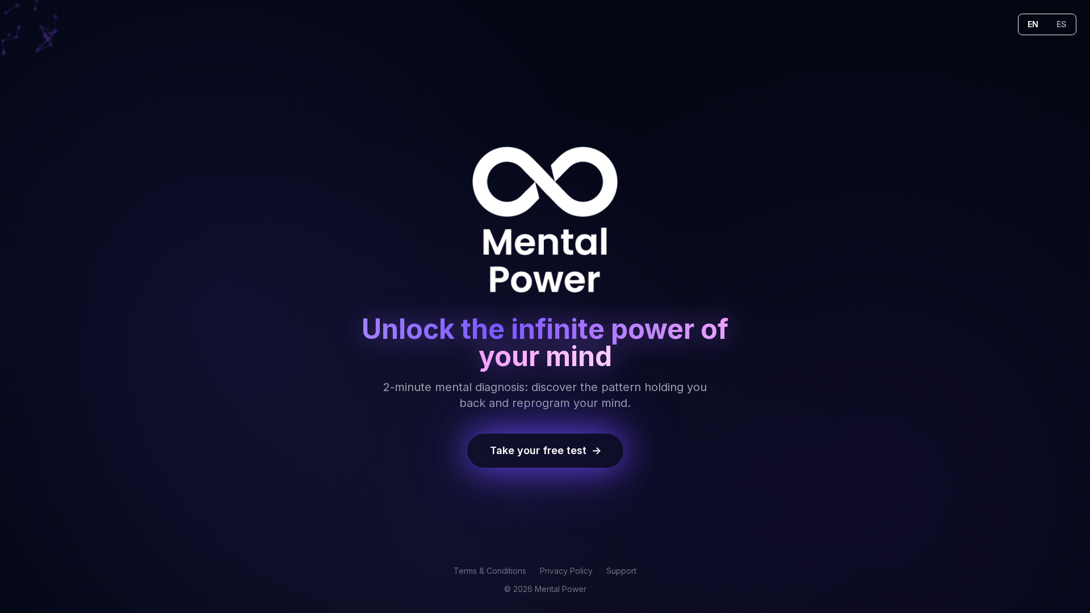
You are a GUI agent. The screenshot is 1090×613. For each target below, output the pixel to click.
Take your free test (546, 450)
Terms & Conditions (490, 571)
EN (1033, 24)
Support (621, 571)
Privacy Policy (566, 571)
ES (1062, 24)
